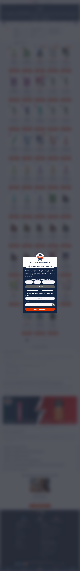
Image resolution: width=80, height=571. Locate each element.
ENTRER (40, 287)
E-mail (27, 295)
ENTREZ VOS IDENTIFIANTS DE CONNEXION (40, 293)
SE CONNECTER (40, 309)
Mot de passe (29, 302)
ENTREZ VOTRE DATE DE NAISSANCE (40, 279)
